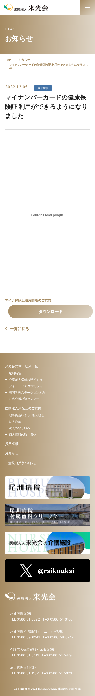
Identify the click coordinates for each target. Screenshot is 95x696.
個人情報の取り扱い (22, 434)
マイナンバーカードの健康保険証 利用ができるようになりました (48, 66)
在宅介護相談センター (24, 399)
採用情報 (11, 444)
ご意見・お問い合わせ (20, 463)
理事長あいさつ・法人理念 (26, 415)
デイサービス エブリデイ (26, 386)
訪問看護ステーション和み (27, 392)
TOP (8, 59)
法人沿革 (15, 422)
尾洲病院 (15, 373)
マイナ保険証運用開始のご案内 (28, 300)
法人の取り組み (19, 428)
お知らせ (24, 59)
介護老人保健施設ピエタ (25, 380)
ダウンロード (51, 311)
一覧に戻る (19, 328)
